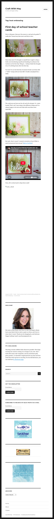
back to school (20, 294)
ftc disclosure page (18, 359)
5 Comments (17, 295)
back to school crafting (29, 294)
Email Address (8, 387)
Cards (14, 294)
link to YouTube (27, 143)
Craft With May (13, 8)
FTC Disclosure (16, 514)
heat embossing (9, 295)
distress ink (37, 294)
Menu (46, 9)
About (7, 507)
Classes (7, 510)
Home (7, 503)
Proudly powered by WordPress (28, 514)
